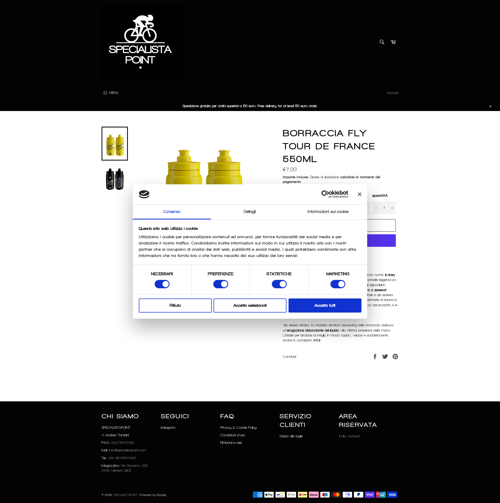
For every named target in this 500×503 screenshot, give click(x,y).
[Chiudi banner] (359, 194)
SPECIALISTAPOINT (126, 494)
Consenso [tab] (172, 212)
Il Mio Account (349, 436)
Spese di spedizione (324, 177)
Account (392, 93)
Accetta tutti (325, 305)
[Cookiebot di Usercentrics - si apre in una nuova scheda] (325, 194)
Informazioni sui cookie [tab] (328, 212)
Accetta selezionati (250, 305)
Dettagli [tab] (250, 212)
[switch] (220, 284)
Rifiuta (175, 305)
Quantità (380, 195)
